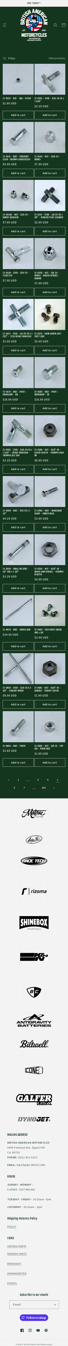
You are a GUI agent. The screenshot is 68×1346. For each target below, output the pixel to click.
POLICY (11, 1226)
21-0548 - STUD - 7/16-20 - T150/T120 (16, 274)
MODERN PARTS (17, 1254)
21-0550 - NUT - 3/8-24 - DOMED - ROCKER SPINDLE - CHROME (47, 275)
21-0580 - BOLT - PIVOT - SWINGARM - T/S (46, 393)
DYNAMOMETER (16, 1273)
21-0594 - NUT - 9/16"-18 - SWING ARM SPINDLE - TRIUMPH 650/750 (48, 571)
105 (44, 787)
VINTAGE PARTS (16, 1246)
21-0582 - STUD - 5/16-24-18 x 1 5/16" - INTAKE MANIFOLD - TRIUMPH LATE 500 (17, 452)
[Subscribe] (55, 1304)
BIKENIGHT (14, 1263)
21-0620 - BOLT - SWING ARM (16, 629)
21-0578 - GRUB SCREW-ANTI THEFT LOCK (47, 335)
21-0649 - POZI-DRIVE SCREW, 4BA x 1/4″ (48, 631)
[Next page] (54, 788)
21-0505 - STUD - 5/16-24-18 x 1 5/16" (49, 100)
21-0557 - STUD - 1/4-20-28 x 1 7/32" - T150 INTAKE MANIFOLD (18, 335)
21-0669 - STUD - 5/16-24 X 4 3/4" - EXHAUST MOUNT (17, 689)
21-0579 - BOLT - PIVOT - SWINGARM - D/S (15, 393)
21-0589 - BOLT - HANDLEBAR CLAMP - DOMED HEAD (48, 512)
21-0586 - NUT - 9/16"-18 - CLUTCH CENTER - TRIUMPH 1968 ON (49, 452)
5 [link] (57, 780)
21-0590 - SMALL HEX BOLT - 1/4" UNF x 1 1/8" (16, 570)
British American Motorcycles (38, 1344)
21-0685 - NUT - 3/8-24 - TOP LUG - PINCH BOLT (48, 747)
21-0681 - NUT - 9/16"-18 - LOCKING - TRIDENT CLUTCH (47, 689)
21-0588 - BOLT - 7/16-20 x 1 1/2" (16, 512)
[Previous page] (9, 780)
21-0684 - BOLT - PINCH (14, 746)
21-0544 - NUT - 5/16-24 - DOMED (47, 158)
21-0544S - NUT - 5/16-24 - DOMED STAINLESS (16, 216)
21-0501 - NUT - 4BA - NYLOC (17, 98)
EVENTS (12, 1283)
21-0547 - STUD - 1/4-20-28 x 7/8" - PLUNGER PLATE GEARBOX (48, 216)
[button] (5, 25)
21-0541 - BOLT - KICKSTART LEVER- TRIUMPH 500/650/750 (16, 158)
